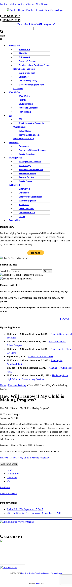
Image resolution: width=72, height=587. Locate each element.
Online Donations (26, 208)
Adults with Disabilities (28, 108)
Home (3, 385)
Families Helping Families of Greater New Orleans (24, 4)
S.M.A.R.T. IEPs (25, 509)
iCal (9, 481)
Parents (22, 100)
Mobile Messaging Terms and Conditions (28, 87)
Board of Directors (27, 73)
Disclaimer (23, 77)
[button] (36, 38)
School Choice (25, 131)
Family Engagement (27, 201)
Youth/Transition (26, 104)
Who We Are (24, 49)
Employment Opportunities (30, 197)
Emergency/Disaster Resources (33, 150)
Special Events (25, 181)
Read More (5, 487)
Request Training (26, 177)
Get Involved (24, 189)
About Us (23, 53)
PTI (10, 115)
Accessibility (14, 220)
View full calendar (8, 493)
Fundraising (24, 204)
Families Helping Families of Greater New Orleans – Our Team (31, 67)
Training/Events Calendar (30, 162)
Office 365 (12, 477)
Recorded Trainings (27, 173)
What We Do (24, 96)
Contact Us (24, 193)
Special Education (26, 154)
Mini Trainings (25, 165)
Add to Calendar (9, 464)
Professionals (25, 112)
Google (10, 470)
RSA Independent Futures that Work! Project (29, 125)
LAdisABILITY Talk (27, 212)
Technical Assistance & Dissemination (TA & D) (26, 137)
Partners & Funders (27, 61)
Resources (24, 146)
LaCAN (22, 216)
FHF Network (24, 57)
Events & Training (17, 385)
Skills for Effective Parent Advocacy (34, 513)
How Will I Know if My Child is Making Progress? (24, 457)
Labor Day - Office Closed (40, 356)
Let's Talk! (65, 319)
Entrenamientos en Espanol (31, 169)
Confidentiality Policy (28, 81)
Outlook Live (13, 473)
